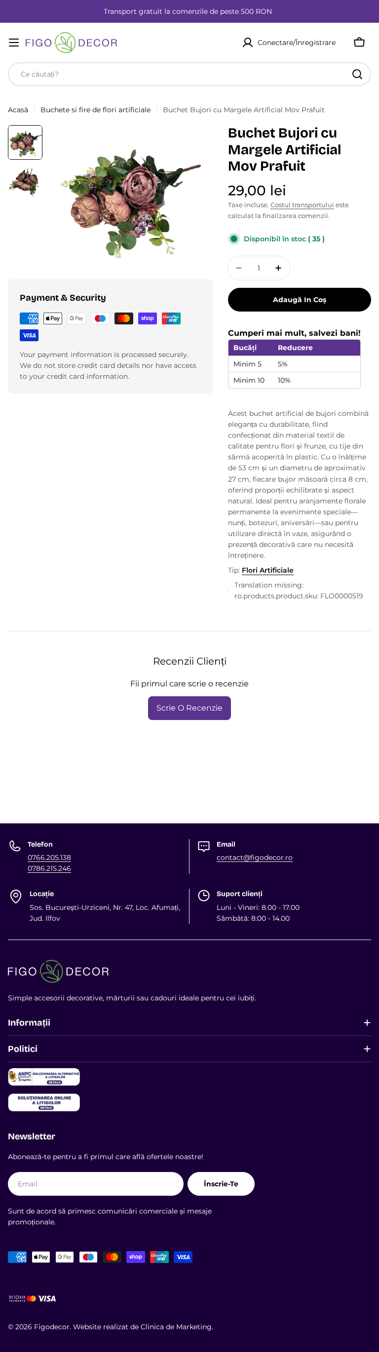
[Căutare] (357, 74)
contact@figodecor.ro (255, 857)
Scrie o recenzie (189, 708)
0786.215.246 (49, 868)
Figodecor (52, 1326)
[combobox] (189, 74)
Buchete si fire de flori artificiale (95, 109)
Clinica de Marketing (176, 1326)
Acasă (18, 109)
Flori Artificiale (268, 570)
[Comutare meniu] (14, 42)
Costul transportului (302, 205)
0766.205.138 (49, 857)
